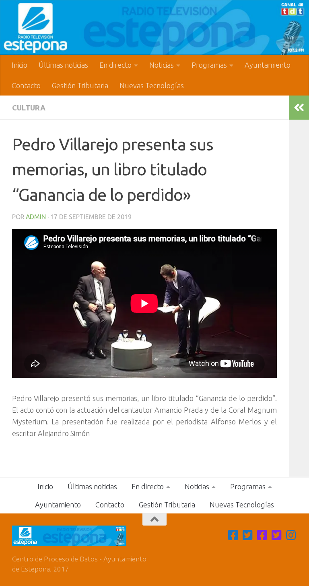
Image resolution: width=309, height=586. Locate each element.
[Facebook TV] (233, 535)
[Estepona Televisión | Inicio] (154, 27)
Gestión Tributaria (80, 85)
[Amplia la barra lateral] (299, 108)
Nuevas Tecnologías (151, 85)
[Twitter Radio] (276, 535)
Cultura (28, 108)
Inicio (19, 65)
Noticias (161, 65)
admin (36, 216)
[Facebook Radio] (262, 535)
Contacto (26, 85)
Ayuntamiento (267, 65)
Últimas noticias (63, 65)
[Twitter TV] (247, 535)
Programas (209, 65)
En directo (115, 65)
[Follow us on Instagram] (291, 535)
